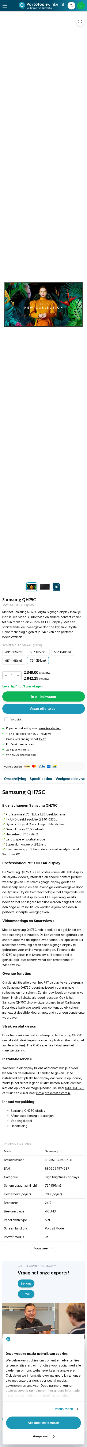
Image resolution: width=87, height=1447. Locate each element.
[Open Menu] (4, 5)
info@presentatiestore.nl (53, 1093)
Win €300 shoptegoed (21, 754)
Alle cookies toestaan (43, 1423)
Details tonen (63, 1409)
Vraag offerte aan (43, 708)
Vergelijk (16, 719)
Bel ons (26, 1283)
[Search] (71, 6)
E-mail (26, 1294)
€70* (42, 738)
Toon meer (41, 1248)
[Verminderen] (6, 675)
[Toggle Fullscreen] (80, 21)
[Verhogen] (18, 675)
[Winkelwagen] (81, 6)
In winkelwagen (43, 696)
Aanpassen (41, 1436)
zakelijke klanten (50, 728)
